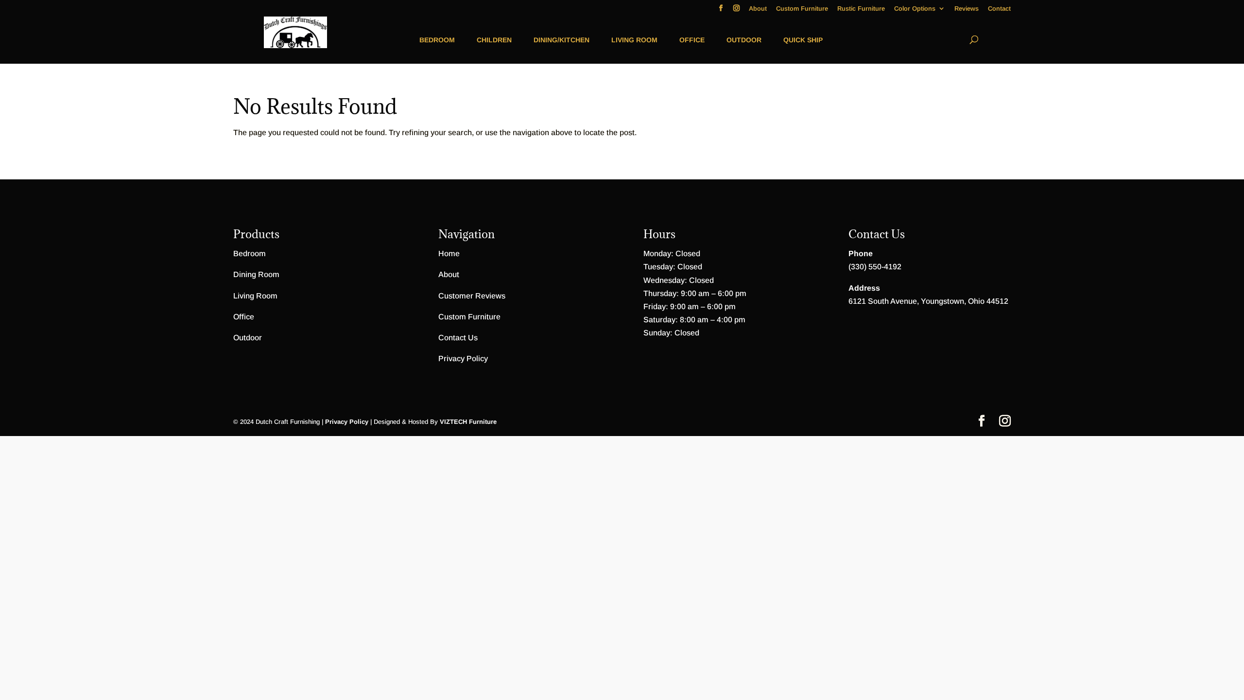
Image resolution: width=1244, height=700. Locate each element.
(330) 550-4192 (874, 266)
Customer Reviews (471, 296)
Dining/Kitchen (561, 40)
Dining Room (256, 274)
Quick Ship (803, 40)
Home (449, 253)
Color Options (914, 8)
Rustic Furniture (861, 8)
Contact (999, 8)
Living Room (634, 40)
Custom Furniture (802, 8)
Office (692, 40)
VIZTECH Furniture (468, 421)
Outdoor (743, 40)
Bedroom (437, 40)
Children (494, 40)
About (758, 8)
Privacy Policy (463, 358)
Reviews (966, 8)
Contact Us (458, 337)
